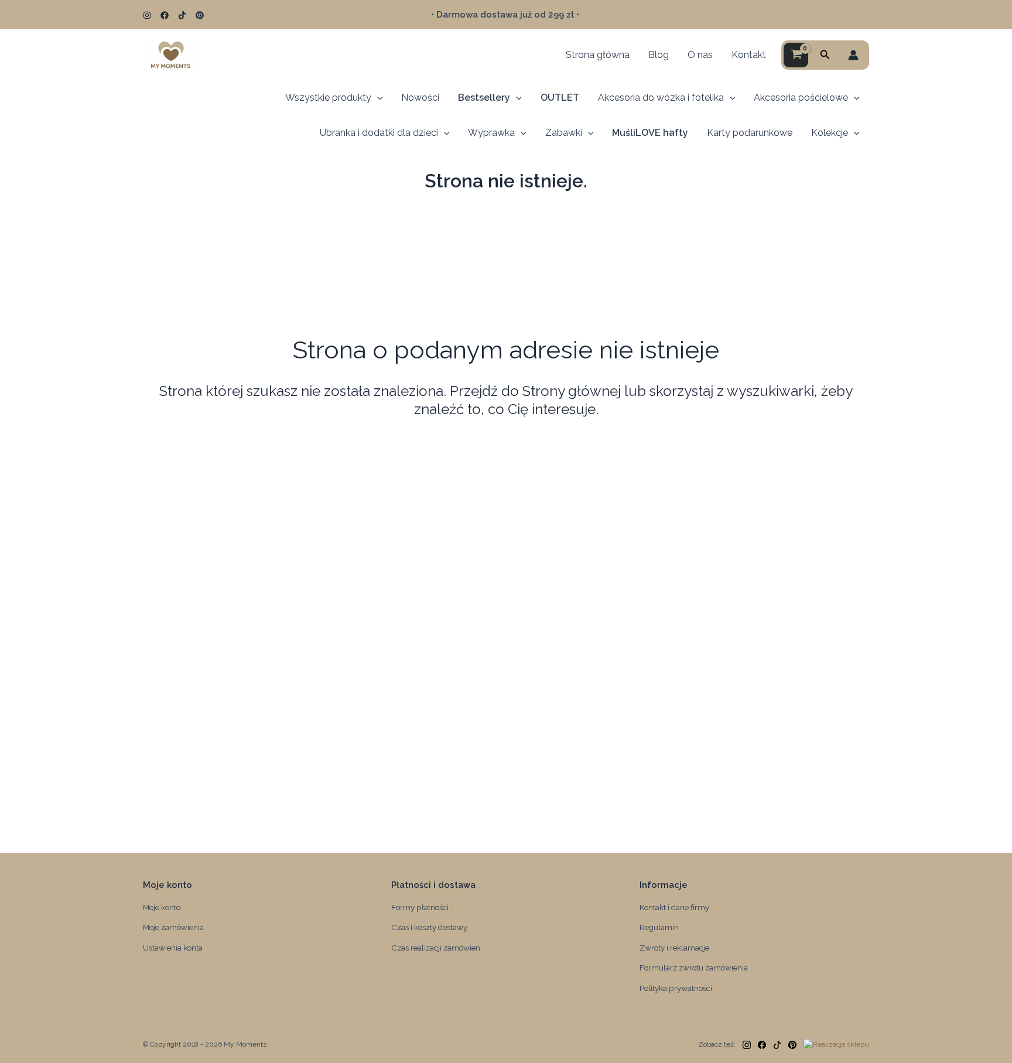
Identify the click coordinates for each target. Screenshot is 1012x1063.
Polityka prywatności (676, 988)
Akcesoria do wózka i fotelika (661, 97)
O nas (700, 54)
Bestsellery (484, 97)
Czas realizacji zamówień (435, 947)
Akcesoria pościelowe (801, 97)
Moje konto (161, 907)
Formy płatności (420, 907)
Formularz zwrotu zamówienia (694, 967)
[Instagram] (147, 15)
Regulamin (659, 927)
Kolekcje (829, 132)
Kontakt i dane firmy (674, 907)
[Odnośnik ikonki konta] (853, 55)
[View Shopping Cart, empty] (796, 55)
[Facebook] (164, 15)
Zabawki (563, 132)
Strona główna (598, 54)
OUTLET (560, 97)
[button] (825, 54)
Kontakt (748, 54)
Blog (658, 54)
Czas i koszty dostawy (429, 927)
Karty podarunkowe (749, 132)
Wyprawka (491, 132)
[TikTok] (182, 15)
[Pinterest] (200, 15)
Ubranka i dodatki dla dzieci (379, 132)
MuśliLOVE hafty (650, 132)
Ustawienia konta (173, 947)
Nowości (420, 97)
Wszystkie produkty (328, 97)
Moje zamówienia (173, 927)
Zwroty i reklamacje (674, 947)
